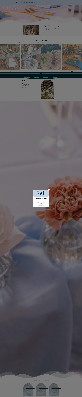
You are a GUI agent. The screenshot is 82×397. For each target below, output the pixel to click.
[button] (49, 189)
